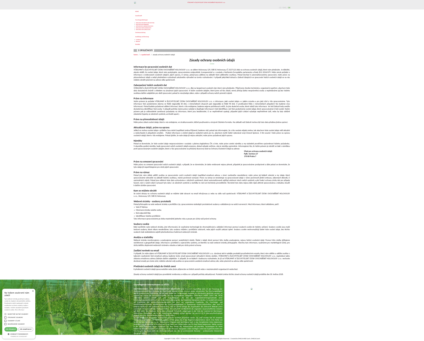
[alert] (18, 314)
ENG (285, 8)
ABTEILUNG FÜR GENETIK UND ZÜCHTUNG (145, 23)
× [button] (33, 291)
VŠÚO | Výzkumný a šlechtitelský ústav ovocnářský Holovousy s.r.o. (196, 339)
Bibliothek (138, 41)
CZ (280, 8)
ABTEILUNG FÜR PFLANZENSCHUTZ (143, 28)
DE (289, 8)
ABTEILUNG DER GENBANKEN (142, 24)
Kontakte (137, 44)
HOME (137, 11)
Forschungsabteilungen (141, 20)
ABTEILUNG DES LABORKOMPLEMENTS (144, 26)
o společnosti (145, 50)
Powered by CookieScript (19, 336)
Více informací (19, 310)
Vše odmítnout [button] (26, 329)
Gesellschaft (138, 15)
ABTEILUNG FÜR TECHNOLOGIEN (143, 29)
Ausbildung (138, 39)
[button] (18, 334)
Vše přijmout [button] (11, 329)
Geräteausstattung (140, 32)
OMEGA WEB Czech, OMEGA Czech (249, 339)
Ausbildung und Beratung (142, 36)
